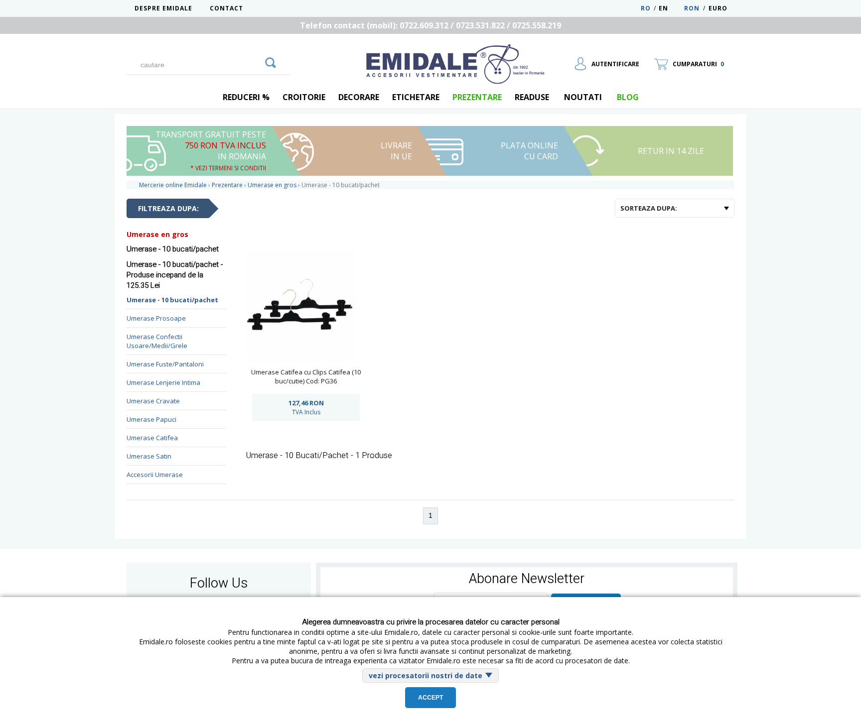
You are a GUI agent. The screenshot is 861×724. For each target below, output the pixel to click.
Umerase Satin (149, 456)
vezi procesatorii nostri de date (425, 675)
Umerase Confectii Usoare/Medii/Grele (157, 341)
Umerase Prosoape (156, 318)
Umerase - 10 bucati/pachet (172, 299)
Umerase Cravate (153, 400)
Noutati (583, 97)
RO (646, 8)
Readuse (532, 97)
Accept (430, 697)
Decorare (358, 97)
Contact (226, 8)
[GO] (270, 61)
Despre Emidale (163, 8)
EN (670, 8)
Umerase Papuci (151, 419)
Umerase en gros (157, 234)
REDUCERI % (246, 97)
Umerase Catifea (152, 437)
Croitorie (304, 97)
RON (692, 8)
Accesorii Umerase (155, 474)
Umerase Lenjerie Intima (163, 382)
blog (628, 97)
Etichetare (415, 97)
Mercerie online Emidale (173, 185)
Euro (718, 8)
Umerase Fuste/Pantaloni (165, 364)
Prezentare (477, 97)
